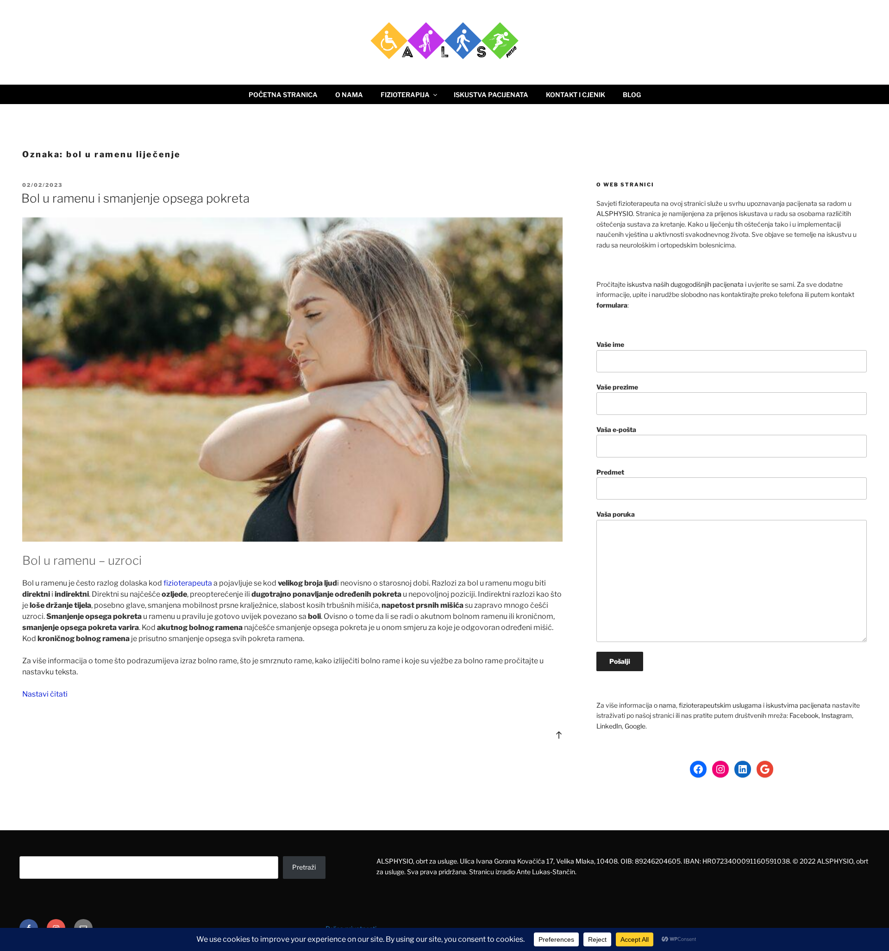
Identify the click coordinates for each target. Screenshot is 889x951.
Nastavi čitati (45, 694)
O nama (349, 95)
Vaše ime (610, 344)
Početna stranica (283, 95)
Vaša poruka (615, 514)
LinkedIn (609, 726)
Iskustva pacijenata (491, 95)
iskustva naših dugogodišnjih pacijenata (685, 284)
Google (635, 726)
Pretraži (304, 867)
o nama (665, 705)
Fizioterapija (405, 95)
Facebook (804, 715)
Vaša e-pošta (616, 429)
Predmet (610, 472)
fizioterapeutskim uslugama (720, 705)
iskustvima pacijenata (798, 705)
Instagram (836, 715)
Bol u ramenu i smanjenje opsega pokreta (135, 198)
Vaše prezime (617, 387)
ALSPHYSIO (614, 213)
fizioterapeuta (187, 583)
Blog (632, 95)
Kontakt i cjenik (575, 95)
